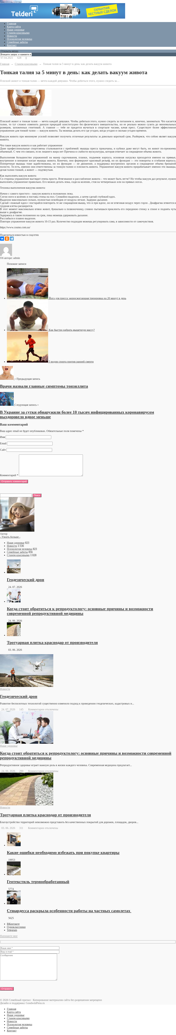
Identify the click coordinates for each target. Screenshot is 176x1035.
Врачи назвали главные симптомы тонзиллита (44, 386)
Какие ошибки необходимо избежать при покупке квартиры (63, 852)
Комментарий (9, 475)
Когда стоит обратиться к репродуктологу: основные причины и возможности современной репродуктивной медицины (80, 611)
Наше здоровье (15, 29)
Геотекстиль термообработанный (38, 881)
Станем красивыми (18, 32)
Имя (2, 437)
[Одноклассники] (7, 239)
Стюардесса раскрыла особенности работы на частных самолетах (69, 910)
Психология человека (19, 39)
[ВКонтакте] (2, 239)
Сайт (3, 449)
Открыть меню (9, 51)
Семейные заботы (17, 42)
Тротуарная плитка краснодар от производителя (52, 642)
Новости (12, 35)
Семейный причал (11, 1)
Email (3, 443)
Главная (11, 23)
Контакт (11, 45)
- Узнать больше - (10, 536)
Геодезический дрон (25, 579)
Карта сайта (14, 26)
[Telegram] (12, 239)
